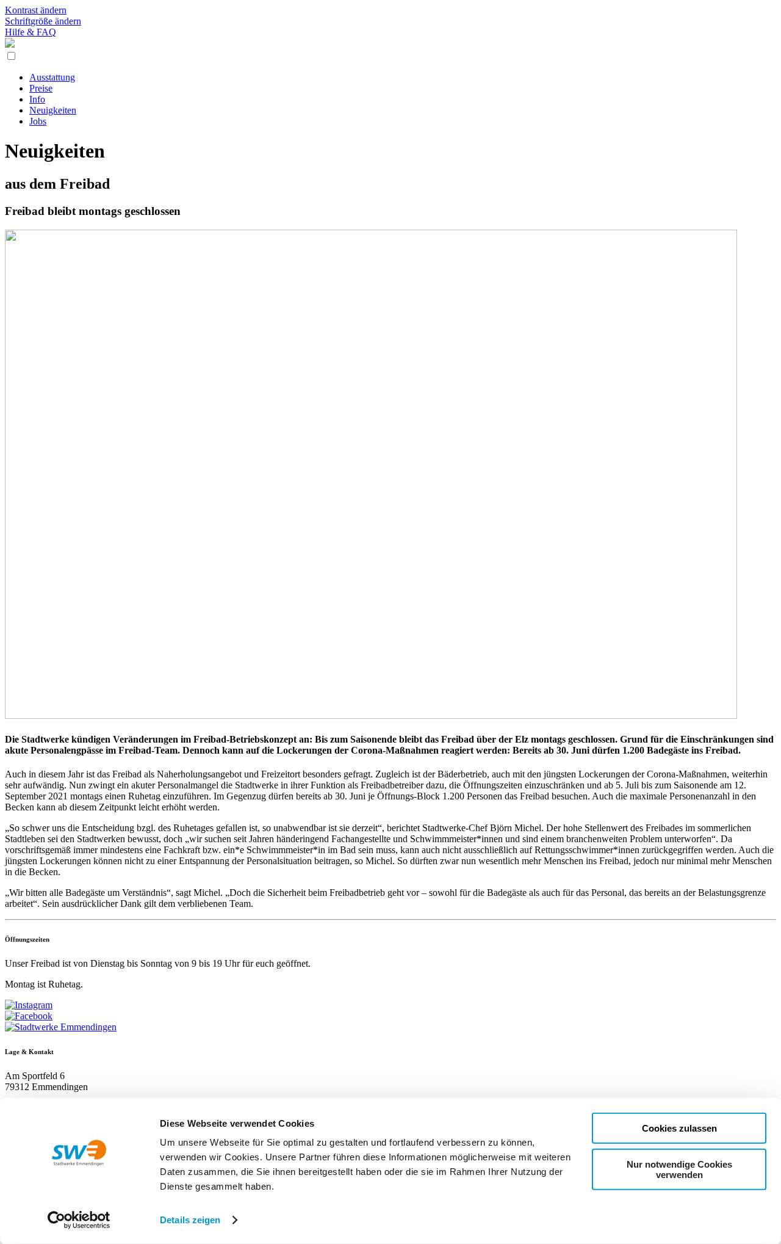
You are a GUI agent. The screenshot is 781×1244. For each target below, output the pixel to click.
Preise (40, 88)
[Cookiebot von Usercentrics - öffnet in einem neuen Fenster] (79, 1220)
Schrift (43, 21)
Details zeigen (190, 1220)
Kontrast (36, 10)
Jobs (37, 121)
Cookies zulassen (679, 1128)
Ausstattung (52, 77)
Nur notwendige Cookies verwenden (679, 1169)
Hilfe (30, 32)
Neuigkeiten (52, 110)
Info (37, 99)
